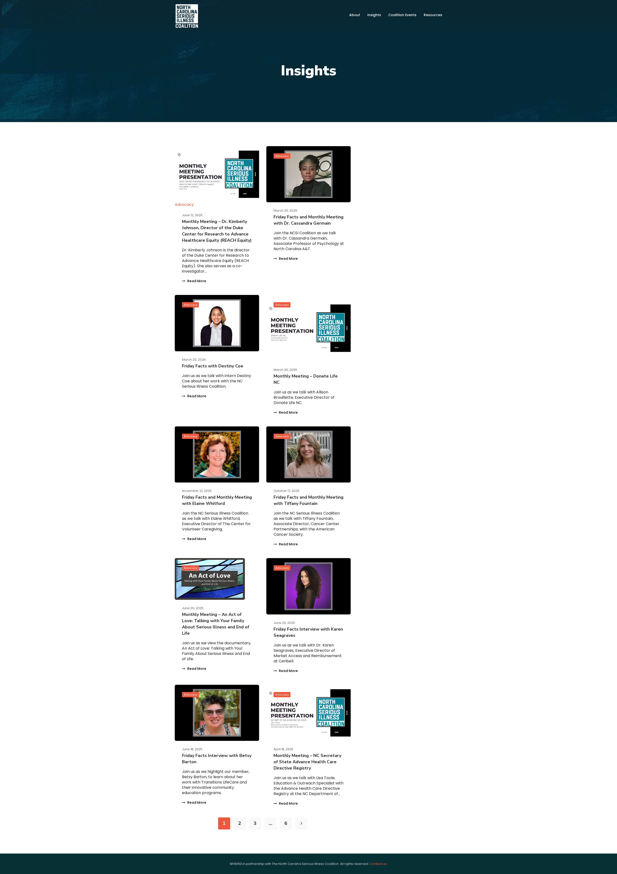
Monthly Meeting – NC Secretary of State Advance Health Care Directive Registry (307, 762)
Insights (374, 15)
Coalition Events (402, 15)
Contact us (378, 863)
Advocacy (184, 204)
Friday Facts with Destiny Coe (212, 366)
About (354, 15)
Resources (433, 15)
